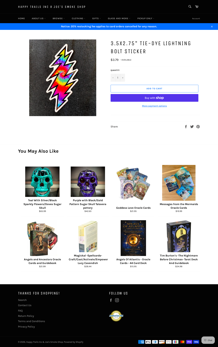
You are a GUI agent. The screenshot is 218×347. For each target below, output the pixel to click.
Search (22, 299)
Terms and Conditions (31, 321)
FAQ (20, 310)
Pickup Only (145, 18)
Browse (58, 18)
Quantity (115, 70)
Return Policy (26, 315)
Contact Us (24, 305)
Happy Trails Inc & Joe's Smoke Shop (52, 7)
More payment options (154, 105)
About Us (38, 18)
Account (196, 18)
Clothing (78, 18)
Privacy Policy (26, 326)
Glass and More (118, 18)
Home (21, 18)
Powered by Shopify (73, 342)
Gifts (95, 18)
